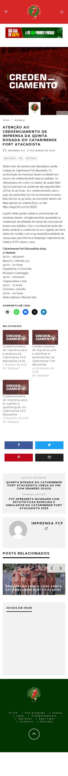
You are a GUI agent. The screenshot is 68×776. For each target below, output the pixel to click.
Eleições (46, 721)
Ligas (20, 716)
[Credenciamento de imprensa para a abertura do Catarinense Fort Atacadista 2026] (16, 337)
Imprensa (25, 719)
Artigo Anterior (34, 478)
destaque (9, 158)
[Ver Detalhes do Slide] (34, 32)
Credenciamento (44, 716)
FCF (20, 158)
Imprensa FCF (16, 150)
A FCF (13, 713)
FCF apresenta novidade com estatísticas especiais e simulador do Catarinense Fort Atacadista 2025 (34, 503)
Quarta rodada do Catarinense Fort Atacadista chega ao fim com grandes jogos (34, 485)
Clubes (57, 713)
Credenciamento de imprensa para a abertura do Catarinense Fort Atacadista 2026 (15, 353)
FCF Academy (35, 713)
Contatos (26, 721)
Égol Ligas (47, 719)
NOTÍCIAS (31, 158)
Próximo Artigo (34, 494)
